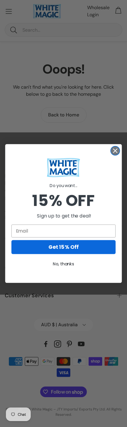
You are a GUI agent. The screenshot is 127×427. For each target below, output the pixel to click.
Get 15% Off (63, 247)
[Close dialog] (115, 150)
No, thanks (63, 264)
